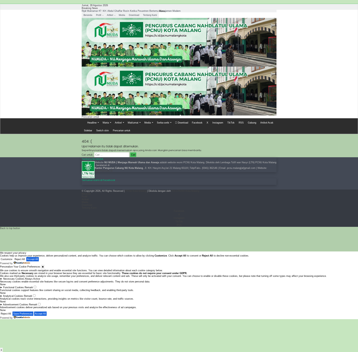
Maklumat (133, 122)
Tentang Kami (150, 15)
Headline (92, 122)
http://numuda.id (103, 170)
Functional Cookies (13, 287)
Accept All (32, 259)
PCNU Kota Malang (136, 191)
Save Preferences (23, 313)
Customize (6, 259)
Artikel (110, 15)
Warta (106, 122)
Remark (29, 287)
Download (134, 15)
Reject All (20, 259)
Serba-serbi (163, 122)
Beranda (88, 15)
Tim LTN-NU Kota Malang (185, 191)
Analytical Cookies (13, 296)
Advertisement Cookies (15, 304)
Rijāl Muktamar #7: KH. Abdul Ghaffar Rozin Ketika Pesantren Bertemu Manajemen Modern (131, 11)
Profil (98, 15)
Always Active (32, 278)
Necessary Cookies (13, 278)
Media (122, 15)
